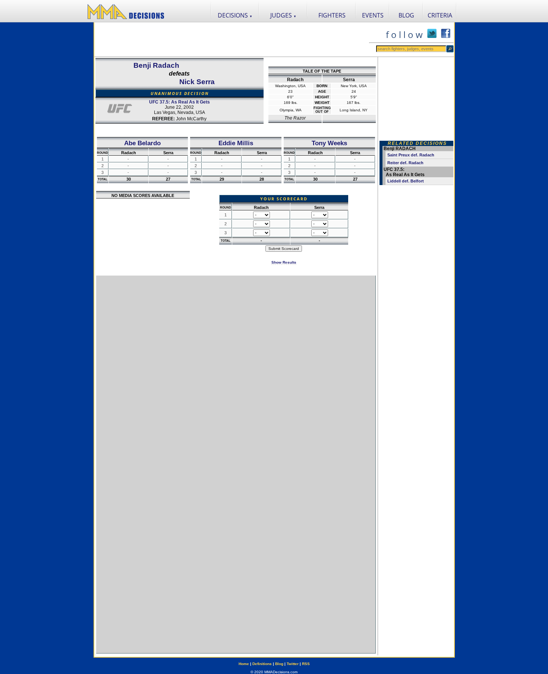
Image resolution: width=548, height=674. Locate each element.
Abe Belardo (142, 143)
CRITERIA (440, 15)
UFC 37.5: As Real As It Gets (179, 102)
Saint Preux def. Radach (410, 155)
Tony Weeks (329, 143)
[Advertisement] (231, 39)
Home (244, 664)
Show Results (283, 262)
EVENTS (373, 15)
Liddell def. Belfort (405, 181)
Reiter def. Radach (405, 162)
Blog (279, 664)
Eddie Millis (235, 143)
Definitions (262, 664)
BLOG (406, 15)
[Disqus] (235, 369)
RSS (306, 664)
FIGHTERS (332, 15)
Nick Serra (197, 82)
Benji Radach (156, 65)
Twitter (293, 664)
